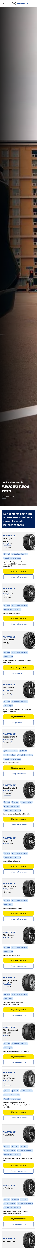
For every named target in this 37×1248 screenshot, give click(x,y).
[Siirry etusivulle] (20, 3)
